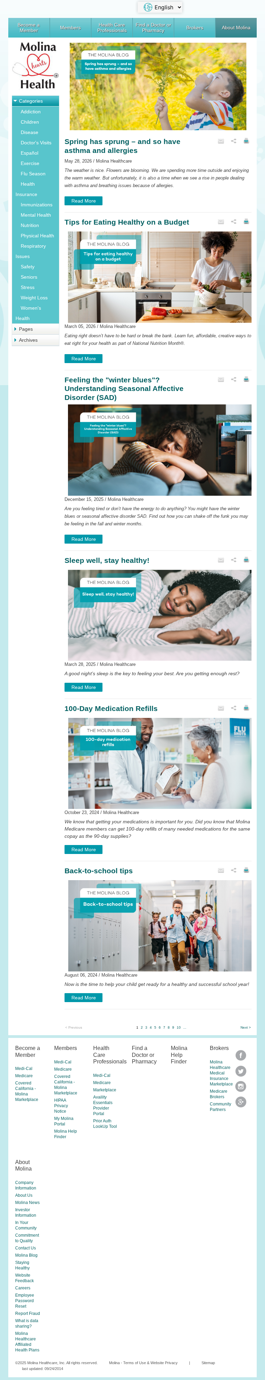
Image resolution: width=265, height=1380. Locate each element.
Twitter (240, 1057)
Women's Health (28, 313)
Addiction (31, 111)
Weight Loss (34, 297)
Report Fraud (27, 1313)
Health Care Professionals (112, 27)
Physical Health (37, 235)
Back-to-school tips (99, 871)
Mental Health (36, 215)
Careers (22, 1288)
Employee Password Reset (24, 1301)
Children (30, 122)
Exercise (30, 163)
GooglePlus (240, 1104)
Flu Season (33, 173)
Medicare (24, 1075)
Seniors (29, 277)
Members (70, 27)
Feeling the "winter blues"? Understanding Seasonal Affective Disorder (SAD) (124, 388)
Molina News (27, 1202)
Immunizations (36, 204)
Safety (28, 266)
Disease (29, 132)
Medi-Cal (23, 1068)
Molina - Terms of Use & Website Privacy (143, 1363)
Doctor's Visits (36, 142)
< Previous (73, 1027)
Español (29, 153)
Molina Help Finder (179, 1054)
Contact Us (25, 1248)
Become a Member (29, 27)
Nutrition (30, 225)
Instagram (240, 1088)
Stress (28, 287)
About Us (23, 1195)
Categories (31, 101)
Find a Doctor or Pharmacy (153, 27)
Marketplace (104, 1090)
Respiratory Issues (31, 251)
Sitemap (208, 1363)
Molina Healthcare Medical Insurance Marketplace (221, 1073)
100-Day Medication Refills (111, 708)
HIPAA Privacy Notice (61, 1106)
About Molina (236, 27)
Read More (83, 201)
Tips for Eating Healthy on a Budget (127, 222)
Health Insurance (26, 189)
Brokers (194, 27)
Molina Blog (26, 1255)
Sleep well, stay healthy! (107, 560)
